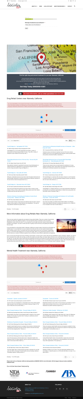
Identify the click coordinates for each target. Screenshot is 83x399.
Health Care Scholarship (39, 388)
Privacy (26, 388)
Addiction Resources (59, 6)
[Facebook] (69, 1)
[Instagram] (71, 1)
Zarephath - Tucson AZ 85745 (50, 298)
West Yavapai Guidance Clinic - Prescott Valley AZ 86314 (21, 310)
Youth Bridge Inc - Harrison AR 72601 (52, 172)
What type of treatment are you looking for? (35, 22)
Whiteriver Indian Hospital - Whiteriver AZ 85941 (55, 310)
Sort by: (15, 140)
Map (74, 140)
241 (73, 209)
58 (73, 357)
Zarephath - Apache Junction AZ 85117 (17, 298)
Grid (71, 140)
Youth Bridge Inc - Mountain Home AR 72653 (18, 184)
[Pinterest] (73, 1)
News (40, 6)
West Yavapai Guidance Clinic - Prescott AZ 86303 (56, 333)
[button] (74, 6)
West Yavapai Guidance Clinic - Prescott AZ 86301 (55, 345)
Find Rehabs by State (29, 390)
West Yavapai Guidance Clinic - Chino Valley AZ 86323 (21, 345)
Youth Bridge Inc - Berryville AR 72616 (17, 172)
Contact (70, 6)
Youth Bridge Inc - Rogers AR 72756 (52, 184)
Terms (46, 388)
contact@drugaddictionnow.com (37, 393)
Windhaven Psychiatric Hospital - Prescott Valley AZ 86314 (22, 322)
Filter (8, 140)
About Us (34, 6)
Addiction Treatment (29, 389)
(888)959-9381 (38, 87)
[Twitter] (75, 1)
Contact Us (74, 397)
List (67, 140)
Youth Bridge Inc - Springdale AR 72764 (17, 146)
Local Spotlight (48, 6)
